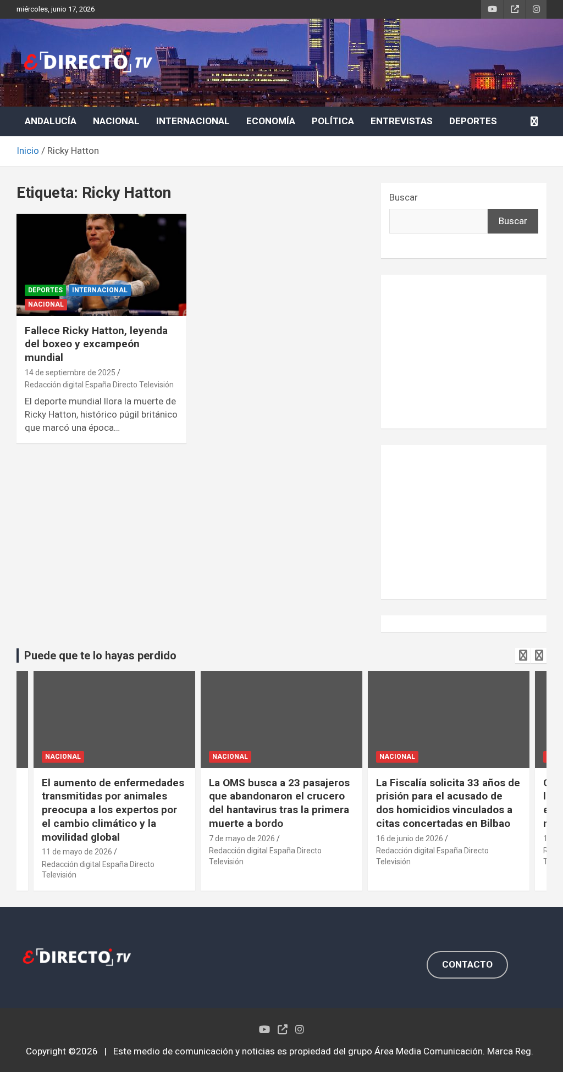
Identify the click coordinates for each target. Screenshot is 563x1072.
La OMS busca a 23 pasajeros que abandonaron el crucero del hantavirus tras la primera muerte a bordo (279, 803)
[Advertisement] (463, 351)
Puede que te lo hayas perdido (100, 655)
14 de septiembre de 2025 (70, 372)
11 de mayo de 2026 (77, 851)
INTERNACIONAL (193, 120)
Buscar (403, 197)
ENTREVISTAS (402, 120)
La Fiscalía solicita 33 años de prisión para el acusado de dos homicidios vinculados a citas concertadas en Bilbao (448, 803)
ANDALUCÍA (50, 120)
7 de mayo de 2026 (242, 838)
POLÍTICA (333, 120)
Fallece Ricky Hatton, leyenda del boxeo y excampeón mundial (96, 344)
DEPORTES (473, 120)
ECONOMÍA (270, 120)
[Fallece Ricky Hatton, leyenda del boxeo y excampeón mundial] (101, 265)
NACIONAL (116, 120)
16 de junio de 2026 (409, 838)
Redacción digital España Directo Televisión (99, 384)
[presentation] (523, 655)
